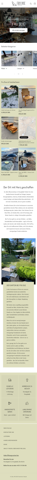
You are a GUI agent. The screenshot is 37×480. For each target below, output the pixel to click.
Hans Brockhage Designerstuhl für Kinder (26, 110)
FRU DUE (16, 476)
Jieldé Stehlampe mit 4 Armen (8, 110)
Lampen (19, 68)
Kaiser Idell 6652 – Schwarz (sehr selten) (26, 173)
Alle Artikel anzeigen (18, 30)
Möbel (3, 68)
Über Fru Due (7, 428)
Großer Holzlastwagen (6, 141)
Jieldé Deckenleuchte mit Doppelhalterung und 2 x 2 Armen (26, 142)
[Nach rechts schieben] (22, 74)
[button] (2, 4)
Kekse (5, 444)
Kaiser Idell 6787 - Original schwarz (9, 172)
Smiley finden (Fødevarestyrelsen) (15, 448)
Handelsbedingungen (10, 440)
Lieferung (7, 436)
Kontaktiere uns (9, 432)
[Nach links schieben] (15, 74)
